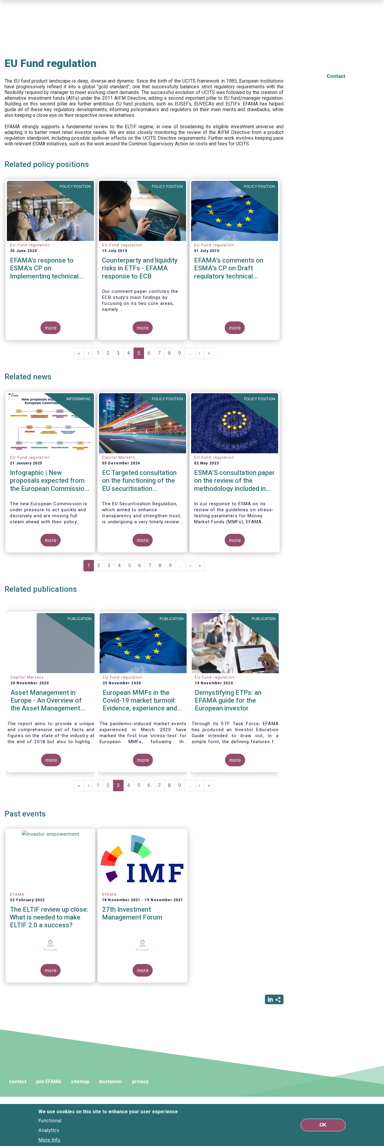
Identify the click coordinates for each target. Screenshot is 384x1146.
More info (49, 1139)
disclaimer (110, 1081)
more (50, 328)
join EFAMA (48, 1081)
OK (323, 1124)
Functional (50, 1120)
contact (17, 1081)
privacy (140, 1081)
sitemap (80, 1081)
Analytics (48, 1130)
